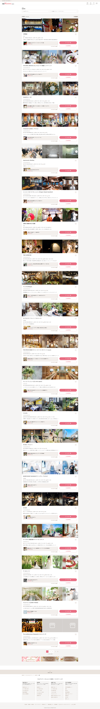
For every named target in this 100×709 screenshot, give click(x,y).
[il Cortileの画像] (50, 404)
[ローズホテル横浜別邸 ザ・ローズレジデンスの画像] (50, 531)
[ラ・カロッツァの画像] (50, 562)
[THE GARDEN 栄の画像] (50, 246)
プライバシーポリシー (38, 704)
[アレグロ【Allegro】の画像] (50, 278)
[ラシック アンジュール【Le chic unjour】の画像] (50, 373)
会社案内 (26, 704)
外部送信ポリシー (44, 704)
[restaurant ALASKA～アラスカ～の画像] (50, 120)
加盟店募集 (55, 704)
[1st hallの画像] (50, 499)
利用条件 (32, 704)
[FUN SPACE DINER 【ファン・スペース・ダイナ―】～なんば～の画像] (50, 341)
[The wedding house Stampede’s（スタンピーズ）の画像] (50, 625)
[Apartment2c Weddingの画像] (50, 151)
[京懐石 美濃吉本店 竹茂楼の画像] (50, 215)
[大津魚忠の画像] (50, 25)
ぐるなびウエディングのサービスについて (64, 704)
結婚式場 (36, 675)
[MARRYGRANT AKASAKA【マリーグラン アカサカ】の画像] (50, 467)
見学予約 (69, 45)
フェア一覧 (69, 42)
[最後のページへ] (58, 651)
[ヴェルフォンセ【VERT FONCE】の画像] (50, 594)
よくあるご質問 (73, 704)
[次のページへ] (55, 651)
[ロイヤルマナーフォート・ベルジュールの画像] (50, 309)
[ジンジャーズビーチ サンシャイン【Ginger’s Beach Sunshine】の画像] (50, 183)
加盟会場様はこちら (50, 704)
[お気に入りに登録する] (76, 34)
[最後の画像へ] (76, 25)
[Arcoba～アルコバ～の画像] (50, 436)
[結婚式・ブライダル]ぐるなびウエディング (28, 675)
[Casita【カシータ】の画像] (50, 88)
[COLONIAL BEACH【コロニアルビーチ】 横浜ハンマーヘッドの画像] (50, 57)
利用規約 (29, 704)
